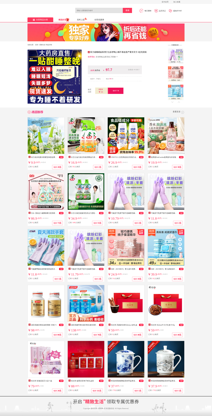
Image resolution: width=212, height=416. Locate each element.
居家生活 (42, 45)
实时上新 (81, 20)
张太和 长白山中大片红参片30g (163, 325)
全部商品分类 (42, 20)
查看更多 (177, 112)
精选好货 (62, 20)
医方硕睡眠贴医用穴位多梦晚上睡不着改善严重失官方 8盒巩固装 (118, 52)
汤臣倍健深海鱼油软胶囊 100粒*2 (43, 325)
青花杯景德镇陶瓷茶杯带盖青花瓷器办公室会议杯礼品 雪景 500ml (176, 381)
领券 (57, 167)
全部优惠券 (99, 20)
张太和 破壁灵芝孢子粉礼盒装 (82, 381)
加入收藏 (176, 2)
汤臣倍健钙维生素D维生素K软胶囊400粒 (86, 325)
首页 (36, 45)
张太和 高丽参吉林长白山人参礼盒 (124, 325)
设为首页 (165, 2)
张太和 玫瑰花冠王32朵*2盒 (41, 381)
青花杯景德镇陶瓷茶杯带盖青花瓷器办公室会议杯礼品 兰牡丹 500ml (137, 381)
